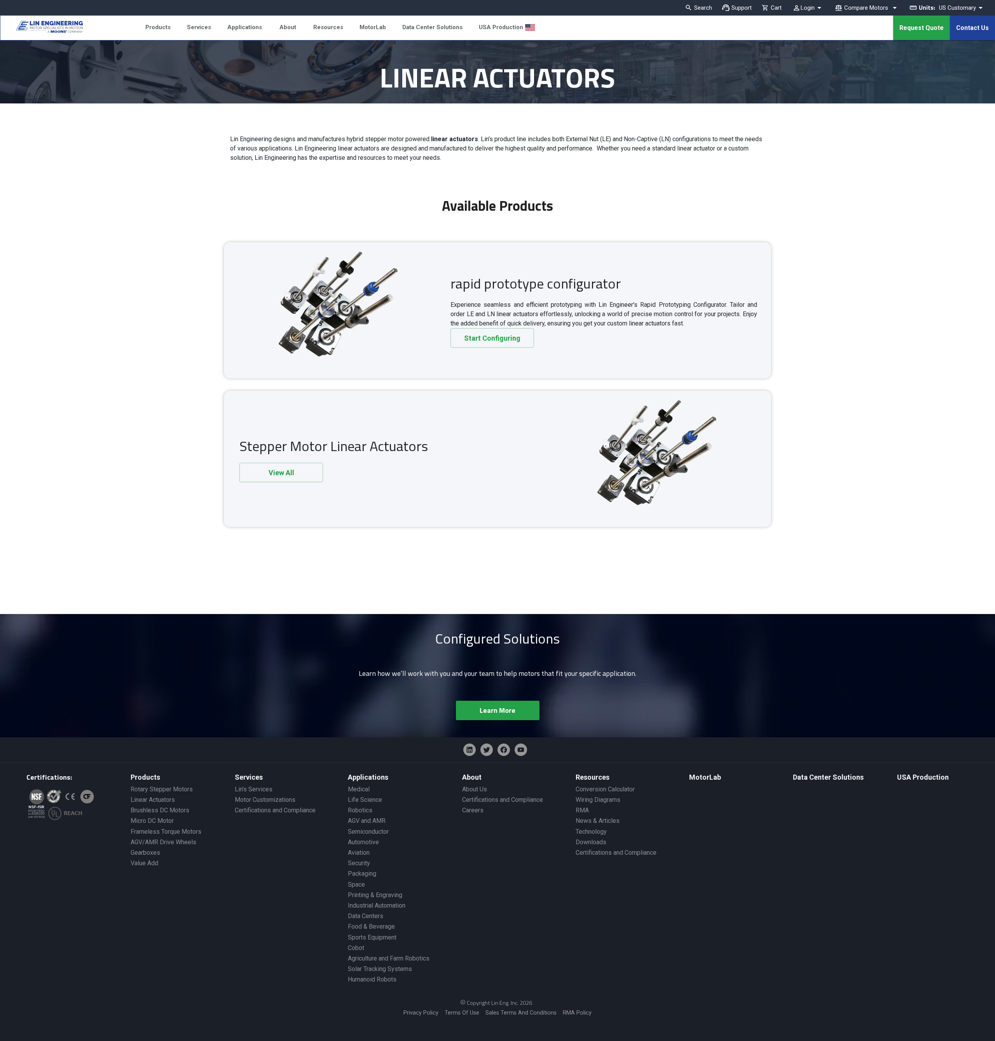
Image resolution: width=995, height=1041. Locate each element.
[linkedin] (469, 750)
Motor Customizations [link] (265, 799)
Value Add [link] (144, 863)
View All (281, 473)
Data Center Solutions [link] (828, 777)
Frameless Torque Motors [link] (166, 831)
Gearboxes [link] (145, 852)
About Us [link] (474, 789)
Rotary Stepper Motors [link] (162, 789)
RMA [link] (582, 810)
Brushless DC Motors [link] (160, 810)
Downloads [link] (591, 842)
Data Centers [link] (365, 916)
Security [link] (359, 863)
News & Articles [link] (598, 820)
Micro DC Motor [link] (152, 820)
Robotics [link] (360, 810)
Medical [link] (359, 789)
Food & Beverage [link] (371, 926)
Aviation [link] (359, 852)
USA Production (501, 27)
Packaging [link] (362, 873)
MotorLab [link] (705, 777)
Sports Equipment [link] (372, 937)
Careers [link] (473, 810)
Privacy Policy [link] (420, 1013)
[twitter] (486, 750)
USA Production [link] (923, 777)
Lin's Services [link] (253, 789)
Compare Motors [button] (866, 7)
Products (158, 27)
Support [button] (741, 7)
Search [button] (703, 7)
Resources (328, 27)
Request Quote (921, 27)
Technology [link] (591, 831)
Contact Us (972, 27)
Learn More (497, 710)
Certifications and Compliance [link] (275, 810)
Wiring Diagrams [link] (598, 799)
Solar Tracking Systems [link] (380, 969)
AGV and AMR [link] (367, 820)
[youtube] (521, 750)
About (287, 27)
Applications (244, 27)
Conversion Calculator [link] (605, 789)
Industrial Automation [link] (376, 905)
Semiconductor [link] (368, 831)
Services (199, 27)
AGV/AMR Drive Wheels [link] (163, 842)
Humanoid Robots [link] (372, 979)
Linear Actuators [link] (153, 799)
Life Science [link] (365, 799)
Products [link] (145, 777)
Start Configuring (492, 338)
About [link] (472, 777)
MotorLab (373, 27)
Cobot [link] (356, 948)
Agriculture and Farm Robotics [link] (388, 958)
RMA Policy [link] (577, 1013)
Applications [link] (368, 777)
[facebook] (504, 750)
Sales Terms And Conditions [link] (521, 1013)
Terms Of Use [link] (462, 1013)
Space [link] (356, 884)
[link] (41, 28)
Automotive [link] (363, 842)
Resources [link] (592, 777)
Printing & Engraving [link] (375, 895)
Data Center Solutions (432, 27)
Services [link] (249, 777)
